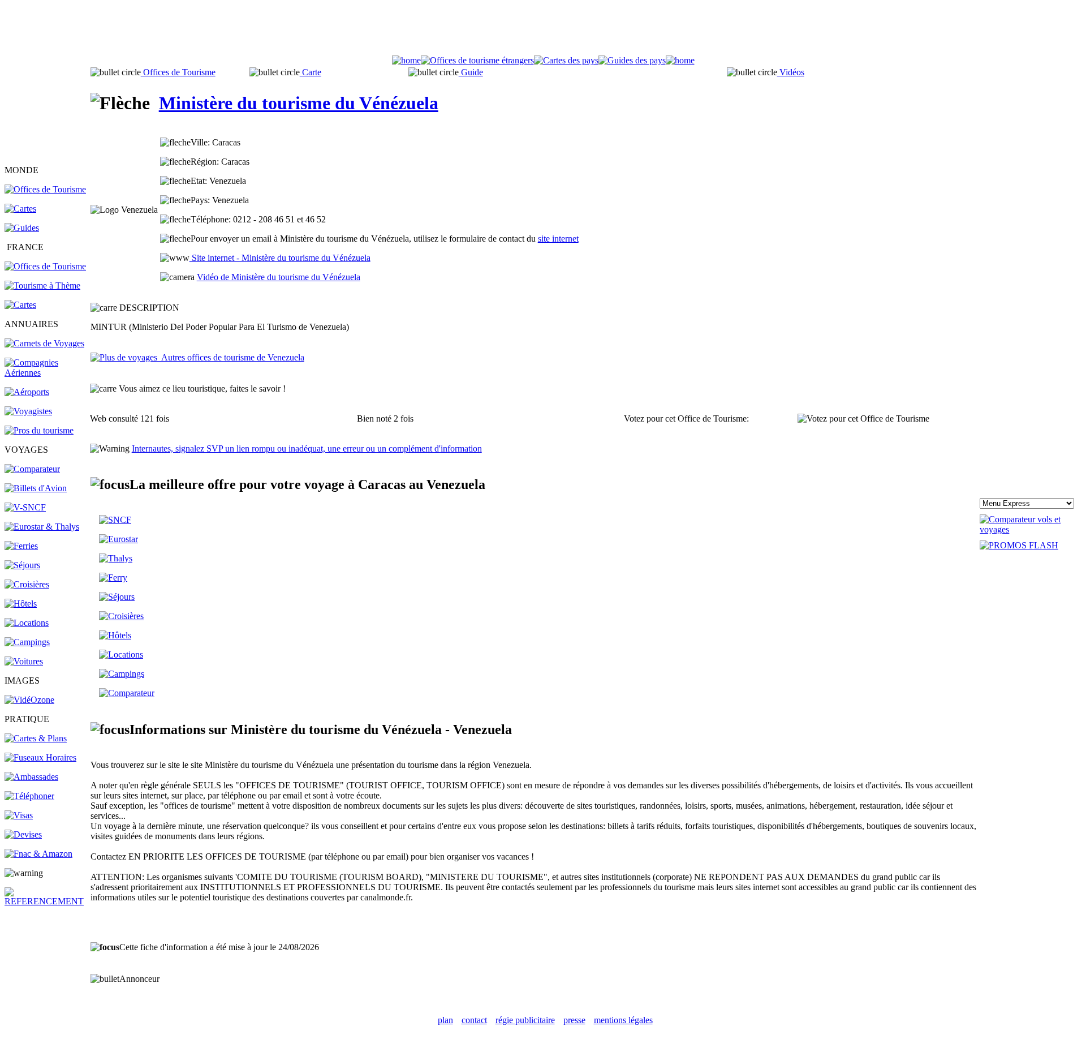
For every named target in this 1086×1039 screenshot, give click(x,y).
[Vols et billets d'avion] (36, 488)
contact (474, 1020)
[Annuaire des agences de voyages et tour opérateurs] (28, 411)
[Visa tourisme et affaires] (19, 815)
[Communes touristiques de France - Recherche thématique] (42, 285)
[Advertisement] (543, 30)
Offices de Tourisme (178, 72)
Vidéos (790, 72)
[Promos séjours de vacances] (22, 565)
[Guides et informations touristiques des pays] (22, 228)
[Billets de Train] (115, 520)
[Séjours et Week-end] (117, 597)
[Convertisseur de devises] (23, 834)
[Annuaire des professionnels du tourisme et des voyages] (39, 430)
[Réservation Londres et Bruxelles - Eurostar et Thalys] (42, 526)
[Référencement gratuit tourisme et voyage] (47, 901)
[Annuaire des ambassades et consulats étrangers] (31, 777)
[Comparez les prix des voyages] (126, 693)
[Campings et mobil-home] (27, 642)
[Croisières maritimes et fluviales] (27, 584)
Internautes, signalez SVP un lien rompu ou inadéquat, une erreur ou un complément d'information (307, 448)
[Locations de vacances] (27, 623)
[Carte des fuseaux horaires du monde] (40, 757)
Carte (310, 72)
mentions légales (623, 1020)
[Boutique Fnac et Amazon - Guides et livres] (38, 853)
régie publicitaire (525, 1020)
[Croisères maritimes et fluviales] (121, 616)
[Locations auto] (24, 661)
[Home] (406, 60)
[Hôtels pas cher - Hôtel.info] (115, 635)
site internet (558, 238)
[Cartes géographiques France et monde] (36, 738)
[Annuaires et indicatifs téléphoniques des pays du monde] (29, 796)
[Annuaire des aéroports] (27, 392)
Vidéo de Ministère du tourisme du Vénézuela (278, 277)
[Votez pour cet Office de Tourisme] (863, 419)
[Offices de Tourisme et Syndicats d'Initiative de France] (45, 266)
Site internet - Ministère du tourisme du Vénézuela (279, 258)
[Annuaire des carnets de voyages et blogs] (44, 343)
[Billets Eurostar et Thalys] (118, 539)
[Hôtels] (21, 603)
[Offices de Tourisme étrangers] (45, 189)
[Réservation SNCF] (25, 507)
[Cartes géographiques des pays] (20, 208)
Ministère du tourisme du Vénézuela (298, 103)
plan (445, 1020)
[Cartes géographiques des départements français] (20, 305)
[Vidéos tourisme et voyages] (29, 700)
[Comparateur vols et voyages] (32, 469)
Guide (471, 72)
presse (574, 1020)
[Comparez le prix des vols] (1030, 529)
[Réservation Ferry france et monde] (21, 546)
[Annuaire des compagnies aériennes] (47, 372)
